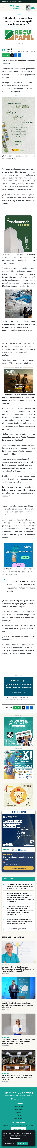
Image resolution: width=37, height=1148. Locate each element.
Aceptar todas (22, 1143)
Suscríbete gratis (18, 1129)
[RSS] (25, 1099)
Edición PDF (5, 1)
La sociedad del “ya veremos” (16, 929)
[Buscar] (34, 1)
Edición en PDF (18, 1106)
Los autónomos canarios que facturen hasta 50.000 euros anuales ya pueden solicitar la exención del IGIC (20, 886)
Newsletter (13, 1)
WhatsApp (6, 55)
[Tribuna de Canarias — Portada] (15, 7)
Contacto (19, 1)
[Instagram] (18, 1099)
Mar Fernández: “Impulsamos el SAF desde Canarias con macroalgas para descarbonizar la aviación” (19, 921)
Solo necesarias (9, 1143)
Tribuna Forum (18, 1118)
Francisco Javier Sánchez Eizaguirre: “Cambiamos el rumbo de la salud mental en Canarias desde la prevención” (18, 969)
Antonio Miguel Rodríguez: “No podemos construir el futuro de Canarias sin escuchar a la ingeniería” (18, 1005)
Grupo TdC (18, 1115)
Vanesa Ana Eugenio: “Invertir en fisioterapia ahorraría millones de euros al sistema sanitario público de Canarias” (18, 1041)
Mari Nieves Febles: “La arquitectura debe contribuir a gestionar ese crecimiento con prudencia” (17, 1077)
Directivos (18, 15)
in (19, 55)
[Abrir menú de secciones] (3, 7)
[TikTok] (22, 1099)
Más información (15, 1138)
